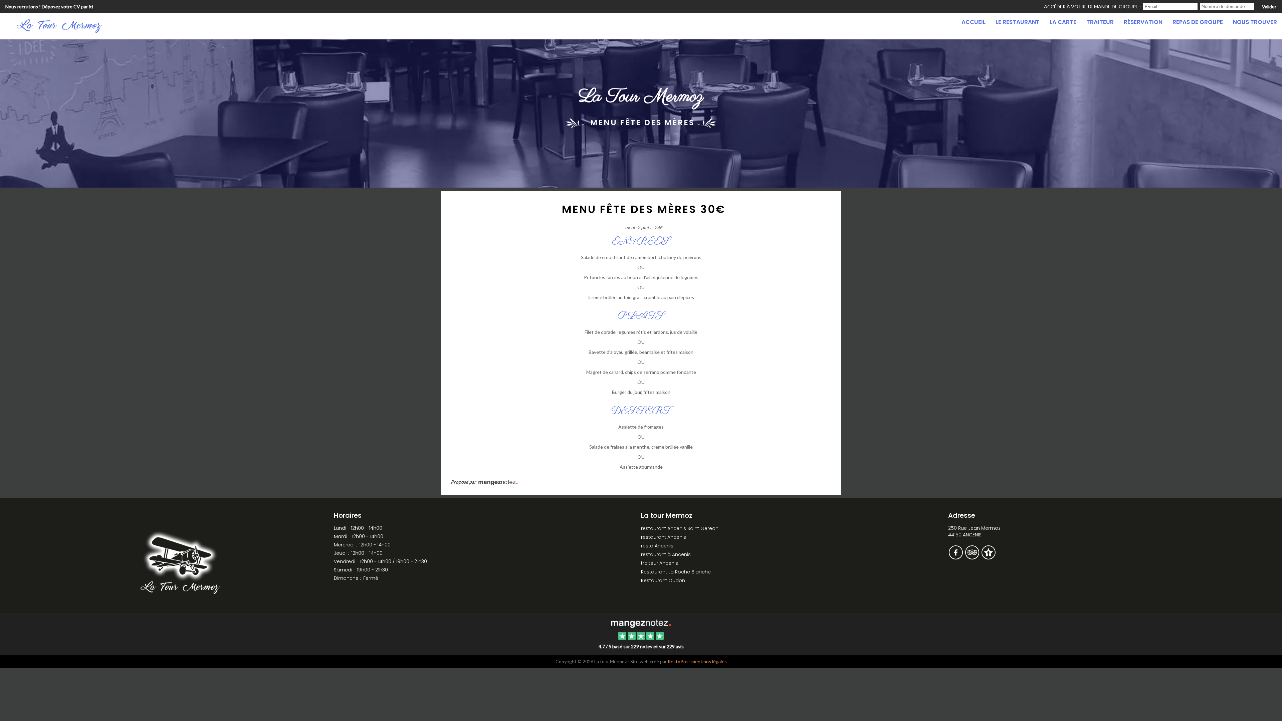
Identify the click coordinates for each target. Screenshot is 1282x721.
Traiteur (1100, 22)
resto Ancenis (657, 545)
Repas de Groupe (1197, 22)
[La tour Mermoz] (641, 623)
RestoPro (678, 661)
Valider (1269, 6)
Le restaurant (1018, 22)
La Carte (1063, 22)
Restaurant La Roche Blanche (676, 571)
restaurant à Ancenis (666, 554)
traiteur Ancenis (659, 563)
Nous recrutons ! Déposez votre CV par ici (49, 6)
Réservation (1143, 22)
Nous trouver (1255, 22)
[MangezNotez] (988, 557)
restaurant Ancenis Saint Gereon (679, 528)
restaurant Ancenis (663, 537)
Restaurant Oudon (663, 580)
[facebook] (956, 557)
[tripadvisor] (973, 557)
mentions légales (709, 661)
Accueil (974, 22)
